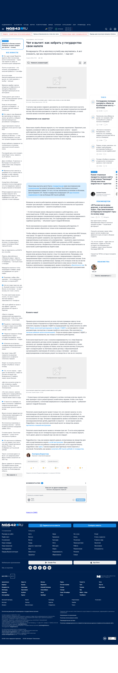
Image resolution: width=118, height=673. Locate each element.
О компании (6, 540)
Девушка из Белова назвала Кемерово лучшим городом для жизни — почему (11, 45)
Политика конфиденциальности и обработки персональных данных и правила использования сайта (86, 623)
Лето (54, 543)
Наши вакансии (7, 546)
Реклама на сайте (7, 534)
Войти (32, 500)
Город (30, 543)
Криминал (55, 537)
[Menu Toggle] (3, 29)
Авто (30, 534)
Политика (77, 540)
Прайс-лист (5, 537)
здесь (41, 447)
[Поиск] (106, 29)
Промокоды (82, 24)
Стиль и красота (99, 537)
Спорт (96, 534)
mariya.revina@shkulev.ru (8, 634)
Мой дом (55, 546)
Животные (31, 552)
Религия (76, 552)
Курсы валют (67, 24)
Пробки (59, 29)
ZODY (74, 24)
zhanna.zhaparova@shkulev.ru (9, 632)
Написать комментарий (39, 63)
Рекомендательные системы (67, 620)
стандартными (58, 186)
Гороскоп (57, 24)
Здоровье (31, 555)
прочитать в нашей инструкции (38, 425)
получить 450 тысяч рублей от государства (67, 449)
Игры (89, 24)
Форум (32, 24)
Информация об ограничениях (68, 615)
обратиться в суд (77, 265)
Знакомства (18, 24)
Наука (54, 549)
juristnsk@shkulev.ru (44, 625)
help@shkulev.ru (14, 626)
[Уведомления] (110, 29)
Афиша (50, 24)
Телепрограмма (41, 24)
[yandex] (49, 568)
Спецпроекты (98, 549)
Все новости (12, 52)
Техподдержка (6, 549)
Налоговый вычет (33, 461)
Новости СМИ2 (31, 512)
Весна (30, 540)
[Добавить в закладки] (80, 63)
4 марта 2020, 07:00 (31, 58)
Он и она (76, 534)
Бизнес (30, 537)
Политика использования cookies (69, 618)
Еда (29, 549)
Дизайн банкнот (53, 461)
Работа (76, 546)
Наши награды (6, 543)
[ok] (40, 568)
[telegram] (30, 568)
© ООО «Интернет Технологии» (31, 638)
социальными (33, 188)
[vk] (35, 568)
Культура (55, 540)
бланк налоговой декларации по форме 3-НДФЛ (48, 328)
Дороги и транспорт (34, 546)
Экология (97, 543)
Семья (76, 555)
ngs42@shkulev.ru (22, 624)
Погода (26, 24)
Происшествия (78, 543)
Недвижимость (7, 24)
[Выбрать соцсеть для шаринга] (85, 63)
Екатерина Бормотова (40, 454)
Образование (56, 555)
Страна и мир (98, 540)
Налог (43, 461)
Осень (76, 537)
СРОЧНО (5, 41)
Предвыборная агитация (10, 552)
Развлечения (78, 549)
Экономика (98, 546)
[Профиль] (115, 29)
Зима (54, 534)
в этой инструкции (56, 442)
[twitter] (44, 568)
